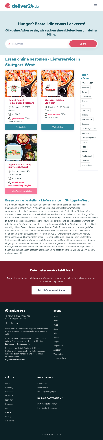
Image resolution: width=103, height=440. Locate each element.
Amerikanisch (87, 83)
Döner (56, 333)
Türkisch (85, 160)
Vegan (56, 341)
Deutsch (85, 101)
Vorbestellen (21, 127)
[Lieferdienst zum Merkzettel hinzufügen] (34, 73)
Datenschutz (42, 387)
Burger (84, 92)
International (87, 119)
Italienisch (86, 124)
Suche (83, 43)
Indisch (85, 115)
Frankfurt (9, 400)
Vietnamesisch (60, 358)
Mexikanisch (87, 133)
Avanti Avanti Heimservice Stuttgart (21, 101)
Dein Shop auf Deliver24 (47, 404)
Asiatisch (85, 87)
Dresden (8, 412)
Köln (7, 408)
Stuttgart (9, 396)
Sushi (56, 329)
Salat (56, 325)
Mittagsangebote (89, 138)
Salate (84, 151)
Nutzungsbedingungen (46, 392)
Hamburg (9, 387)
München (9, 392)
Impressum (42, 383)
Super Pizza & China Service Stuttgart (19, 165)
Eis (83, 106)
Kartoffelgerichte (89, 128)
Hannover (9, 404)
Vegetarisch (87, 165)
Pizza (84, 147)
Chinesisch (86, 96)
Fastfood (85, 110)
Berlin (7, 383)
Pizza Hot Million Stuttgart (54, 101)
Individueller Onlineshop (47, 408)
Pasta (84, 142)
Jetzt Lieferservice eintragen (51, 290)
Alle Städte (9, 421)
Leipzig (8, 417)
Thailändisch (87, 156)
